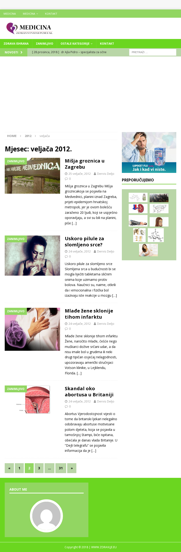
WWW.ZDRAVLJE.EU (104, 547)
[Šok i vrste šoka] (138, 221)
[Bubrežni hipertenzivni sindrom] (138, 209)
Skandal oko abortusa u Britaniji (89, 391)
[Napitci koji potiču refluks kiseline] (148, 250)
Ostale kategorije (75, 44)
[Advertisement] (90, 97)
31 (61, 468)
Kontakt (51, 13)
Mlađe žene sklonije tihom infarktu (89, 314)
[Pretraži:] (152, 52)
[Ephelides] (159, 222)
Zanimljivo (44, 44)
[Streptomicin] (138, 197)
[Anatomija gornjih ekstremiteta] (139, 235)
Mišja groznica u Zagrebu (85, 164)
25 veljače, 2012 (80, 173)
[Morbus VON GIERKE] (156, 235)
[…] (74, 223)
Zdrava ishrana (16, 44)
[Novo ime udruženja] (159, 197)
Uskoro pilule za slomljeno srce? (84, 241)
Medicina (10, 13)
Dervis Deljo (105, 173)
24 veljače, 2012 (80, 251)
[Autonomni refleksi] (159, 209)
